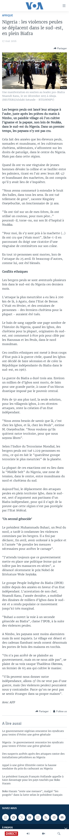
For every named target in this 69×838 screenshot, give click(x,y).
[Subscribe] (62, 817)
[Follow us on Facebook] (13, 817)
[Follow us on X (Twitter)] (21, 817)
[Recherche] (59, 833)
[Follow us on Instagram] (37, 817)
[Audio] (28, 833)
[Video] (43, 833)
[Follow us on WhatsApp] (5, 817)
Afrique (7, 15)
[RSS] (46, 817)
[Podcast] (54, 817)
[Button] (60, 48)
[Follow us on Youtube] (29, 817)
